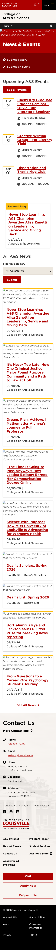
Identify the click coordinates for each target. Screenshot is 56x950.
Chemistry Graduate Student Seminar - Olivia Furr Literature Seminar (34, 106)
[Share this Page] (50, 25)
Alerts (6, 924)
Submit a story (17, 59)
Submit (12, 279)
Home (6, 26)
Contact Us (10, 853)
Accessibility (10, 917)
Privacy (7, 935)
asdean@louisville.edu (20, 755)
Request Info (28, 895)
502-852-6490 (16, 744)
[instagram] (11, 811)
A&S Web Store (39, 853)
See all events (17, 89)
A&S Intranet (11, 839)
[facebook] (4, 811)
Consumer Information (36, 926)
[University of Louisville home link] (9, 4)
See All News (27, 705)
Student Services (39, 846)
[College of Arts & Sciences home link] (16, 824)
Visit (28, 876)
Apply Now (28, 885)
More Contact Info (16, 730)
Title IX (33, 935)
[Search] (37, 5)
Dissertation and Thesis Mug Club (31, 170)
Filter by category (14, 263)
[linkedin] (17, 811)
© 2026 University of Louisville (20, 910)
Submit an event (18, 66)
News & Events (12, 846)
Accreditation (37, 917)
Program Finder (39, 839)
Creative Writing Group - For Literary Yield (34, 140)
